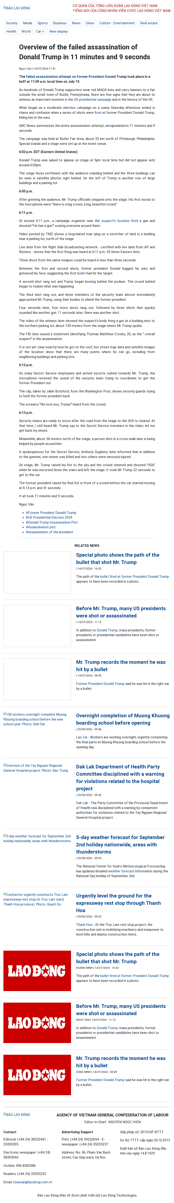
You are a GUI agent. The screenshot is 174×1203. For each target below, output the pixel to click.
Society (12, 23)
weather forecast (121, 871)
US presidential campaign (92, 99)
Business (59, 23)
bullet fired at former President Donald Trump (134, 576)
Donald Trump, (107, 630)
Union (90, 23)
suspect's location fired (119, 221)
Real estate (149, 23)
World (26, 31)
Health (11, 31)
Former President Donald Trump (100, 684)
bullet (81, 273)
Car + (40, 31)
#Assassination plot (41, 527)
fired (97, 113)
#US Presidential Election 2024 (49, 517)
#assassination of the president (49, 532)
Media (27, 23)
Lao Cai (81, 737)
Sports (43, 23)
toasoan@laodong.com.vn (32, 1182)
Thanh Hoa (84, 925)
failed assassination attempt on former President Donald (71, 77)
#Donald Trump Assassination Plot (52, 522)
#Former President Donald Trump (51, 513)
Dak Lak (82, 803)
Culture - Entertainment (117, 23)
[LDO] (37, 573)
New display (58, 31)
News (76, 23)
